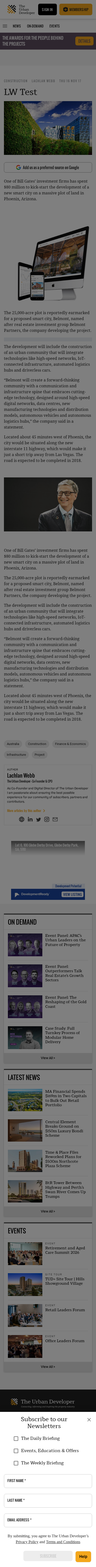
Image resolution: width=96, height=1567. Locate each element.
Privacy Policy (27, 1542)
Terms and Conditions (63, 1542)
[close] (89, 1420)
